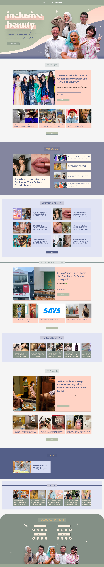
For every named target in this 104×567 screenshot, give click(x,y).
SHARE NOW (13, 43)
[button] (89, 350)
